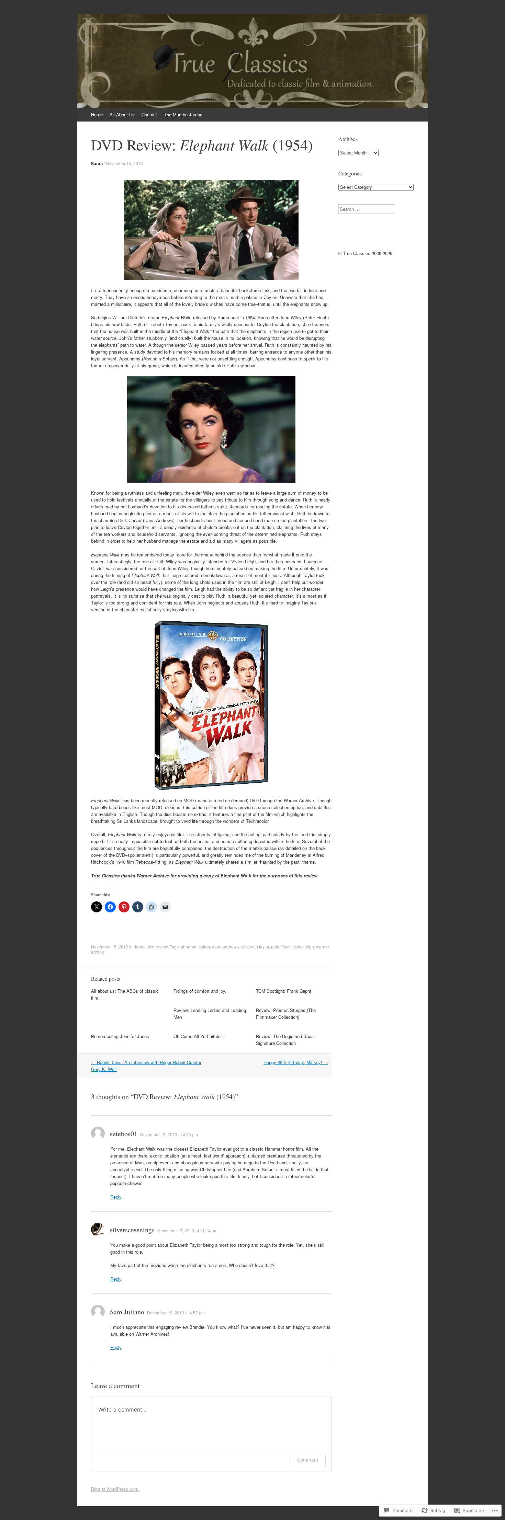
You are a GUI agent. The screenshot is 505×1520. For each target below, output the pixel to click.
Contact (149, 114)
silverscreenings (132, 1229)
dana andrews (225, 946)
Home (97, 114)
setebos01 (123, 1133)
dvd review (158, 946)
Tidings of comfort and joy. (199, 991)
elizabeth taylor (255, 946)
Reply (116, 1197)
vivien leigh (303, 946)
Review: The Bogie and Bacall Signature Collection (286, 1039)
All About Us (122, 114)
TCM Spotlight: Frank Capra (283, 991)
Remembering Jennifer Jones (120, 1036)
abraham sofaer (195, 946)
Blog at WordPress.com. (115, 1489)
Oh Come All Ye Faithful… (199, 1036)
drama (140, 946)
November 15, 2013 (124, 163)
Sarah (97, 163)
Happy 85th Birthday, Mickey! (295, 1062)
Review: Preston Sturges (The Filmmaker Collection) (286, 1013)
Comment (307, 1460)
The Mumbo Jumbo (183, 114)
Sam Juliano (127, 1311)
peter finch (281, 946)
